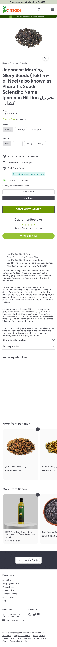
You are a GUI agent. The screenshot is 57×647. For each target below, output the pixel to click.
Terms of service (9, 593)
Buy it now (28, 198)
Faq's (4, 600)
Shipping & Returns (10, 583)
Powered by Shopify (18, 641)
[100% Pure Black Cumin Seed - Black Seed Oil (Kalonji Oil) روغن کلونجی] (20, 519)
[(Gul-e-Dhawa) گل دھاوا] (20, 451)
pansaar (24, 423)
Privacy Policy (8, 587)
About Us (6, 580)
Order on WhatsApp (28, 209)
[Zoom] (45, 58)
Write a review (28, 235)
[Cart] (46, 9)
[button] (8, 119)
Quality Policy (8, 597)
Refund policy (8, 590)
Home (4, 63)
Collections (14, 63)
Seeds (24, 63)
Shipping (6, 186)
